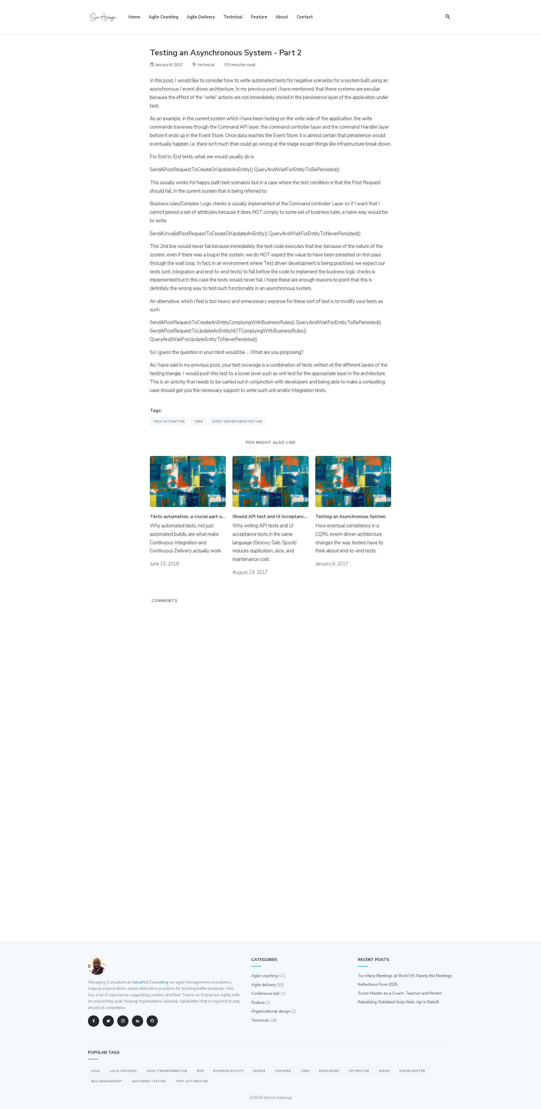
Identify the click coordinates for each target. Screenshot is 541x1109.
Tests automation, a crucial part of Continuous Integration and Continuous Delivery (188, 516)
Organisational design (273, 1011)
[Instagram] (122, 1021)
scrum (384, 1071)
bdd (200, 1071)
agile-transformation (167, 1071)
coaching (283, 1071)
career (259, 1071)
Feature (259, 17)
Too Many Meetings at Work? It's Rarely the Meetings (405, 975)
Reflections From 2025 (378, 984)
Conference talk (268, 993)
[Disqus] (270, 676)
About (282, 17)
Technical (233, 17)
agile (95, 1071)
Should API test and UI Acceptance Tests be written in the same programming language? (270, 516)
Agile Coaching (163, 17)
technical (206, 64)
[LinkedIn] (137, 1021)
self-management (107, 1081)
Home (134, 17)
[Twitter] (108, 1021)
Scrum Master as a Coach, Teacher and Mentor (400, 993)
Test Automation (169, 421)
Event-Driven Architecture (237, 421)
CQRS (198, 421)
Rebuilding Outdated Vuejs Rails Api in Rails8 (398, 1002)
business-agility (228, 1071)
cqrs (305, 1071)
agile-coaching (123, 1071)
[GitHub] (152, 1021)
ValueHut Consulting (150, 982)
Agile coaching (268, 975)
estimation (359, 1071)
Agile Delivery (201, 17)
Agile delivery (267, 984)
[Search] (447, 17)
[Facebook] (93, 1021)
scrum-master (412, 1071)
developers (329, 1071)
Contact (305, 17)
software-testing (149, 1081)
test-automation (192, 1081)
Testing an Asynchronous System (350, 516)
